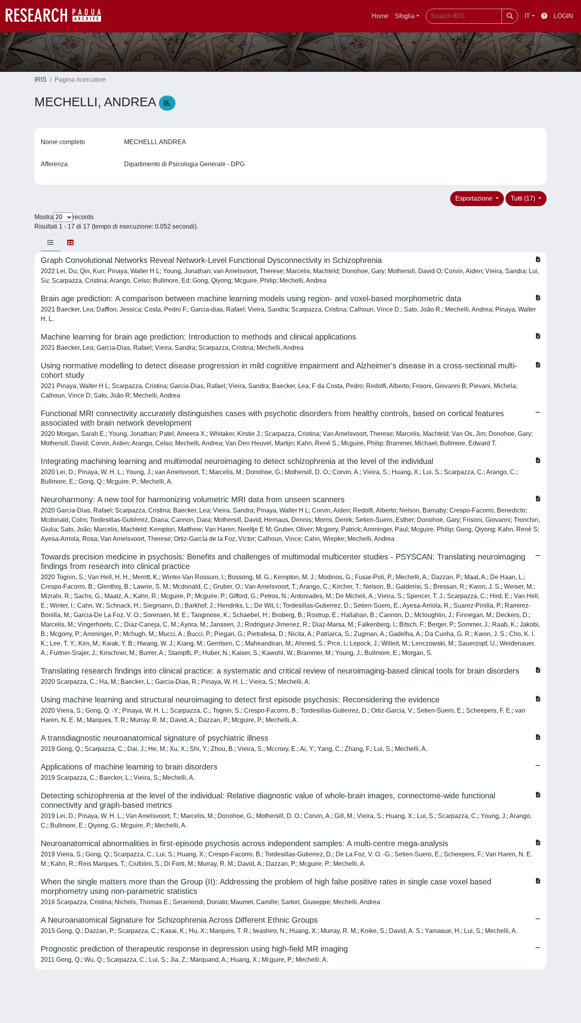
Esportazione (474, 198)
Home (380, 16)
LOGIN (563, 16)
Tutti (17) (524, 198)
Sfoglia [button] (405, 16)
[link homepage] (57, 16)
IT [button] (527, 16)
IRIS (40, 79)
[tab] (50, 243)
